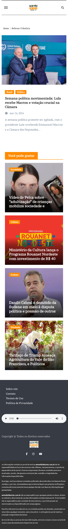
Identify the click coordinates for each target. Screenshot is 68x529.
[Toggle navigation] (6, 7)
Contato (11, 393)
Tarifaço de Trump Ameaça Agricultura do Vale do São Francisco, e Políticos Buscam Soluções (32, 361)
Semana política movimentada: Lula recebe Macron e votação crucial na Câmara (33, 102)
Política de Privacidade (19, 403)
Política (21, 92)
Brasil (9, 92)
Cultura (14, 221)
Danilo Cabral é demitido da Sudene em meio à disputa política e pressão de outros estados (32, 309)
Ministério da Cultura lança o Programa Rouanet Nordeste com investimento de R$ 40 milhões (33, 256)
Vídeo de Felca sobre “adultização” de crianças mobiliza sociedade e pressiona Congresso (30, 204)
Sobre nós (12, 389)
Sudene (14, 274)
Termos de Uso (14, 398)
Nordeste (15, 327)
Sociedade (16, 169)
